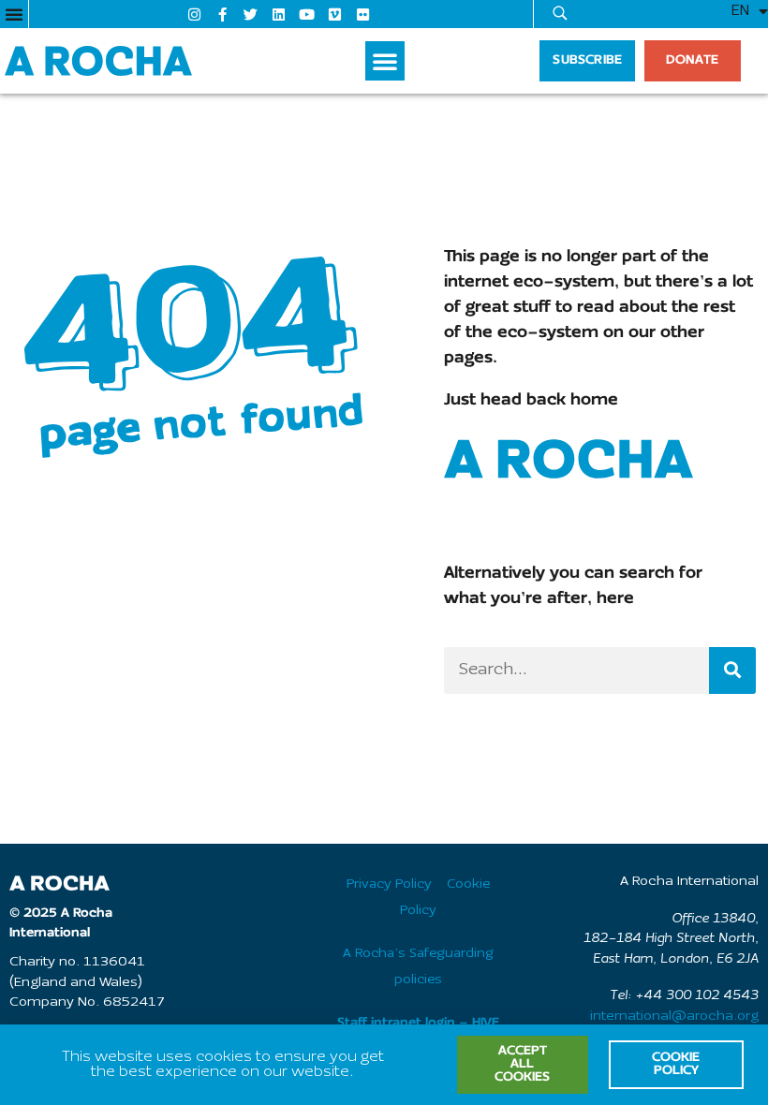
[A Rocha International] (600, 459)
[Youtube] (307, 14)
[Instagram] (195, 14)
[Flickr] (363, 14)
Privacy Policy (389, 884)
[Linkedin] (279, 14)
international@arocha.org (674, 1016)
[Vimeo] (335, 14)
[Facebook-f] (223, 14)
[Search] (732, 670)
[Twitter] (251, 14)
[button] (14, 14)
